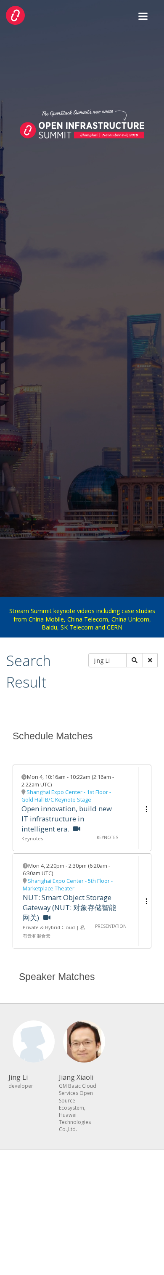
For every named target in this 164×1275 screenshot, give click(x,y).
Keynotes (32, 838)
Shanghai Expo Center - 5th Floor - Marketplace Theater (68, 884)
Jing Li (18, 1077)
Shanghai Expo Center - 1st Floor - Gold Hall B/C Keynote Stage (66, 796)
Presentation (111, 926)
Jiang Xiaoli (76, 1077)
